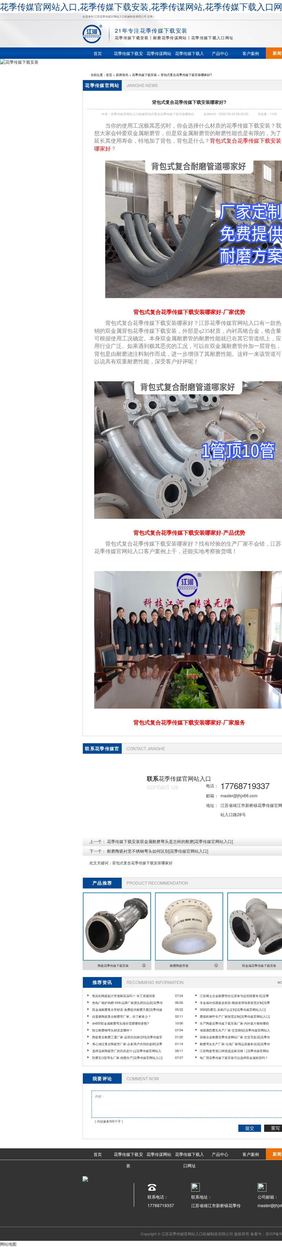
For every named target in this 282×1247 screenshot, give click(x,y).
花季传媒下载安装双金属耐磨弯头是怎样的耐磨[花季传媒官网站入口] (170, 841)
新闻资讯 (122, 74)
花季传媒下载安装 (144, 74)
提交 (249, 1128)
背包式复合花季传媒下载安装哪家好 (142, 862)
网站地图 (8, 1244)
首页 (109, 74)
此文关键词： (100, 862)
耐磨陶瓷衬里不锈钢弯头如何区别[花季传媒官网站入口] (157, 851)
